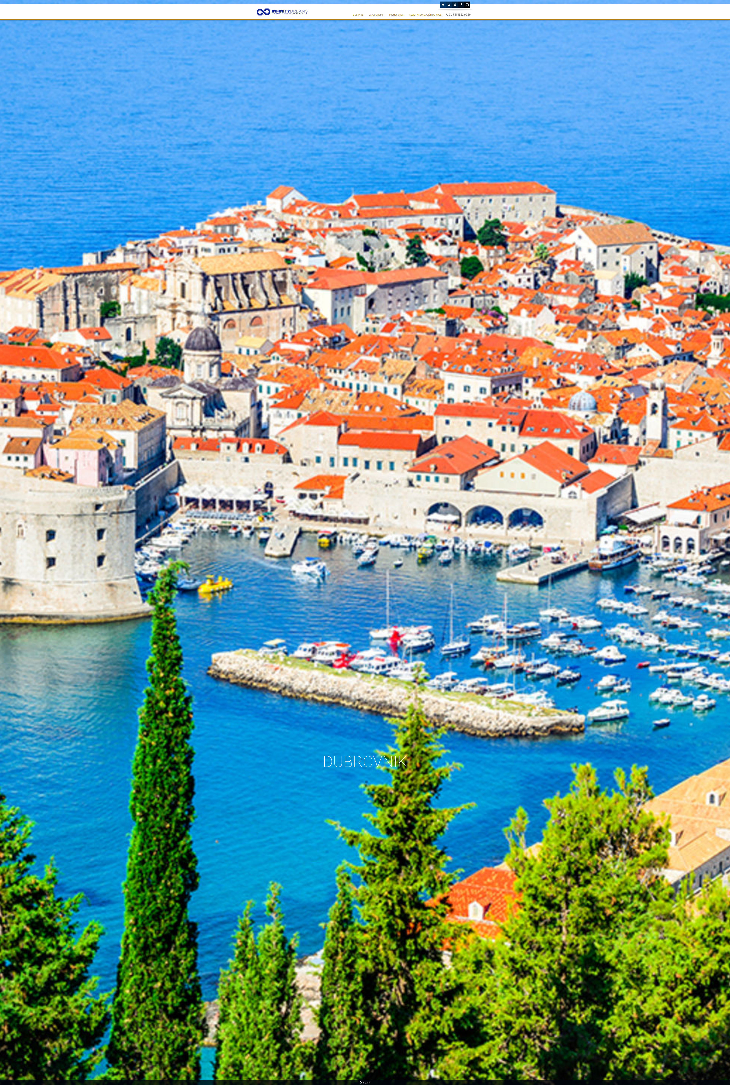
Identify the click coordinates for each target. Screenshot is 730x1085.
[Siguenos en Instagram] (467, 5)
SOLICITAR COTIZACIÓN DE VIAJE (425, 14)
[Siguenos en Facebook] (461, 5)
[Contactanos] (449, 5)
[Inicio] (443, 5)
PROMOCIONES (396, 14)
